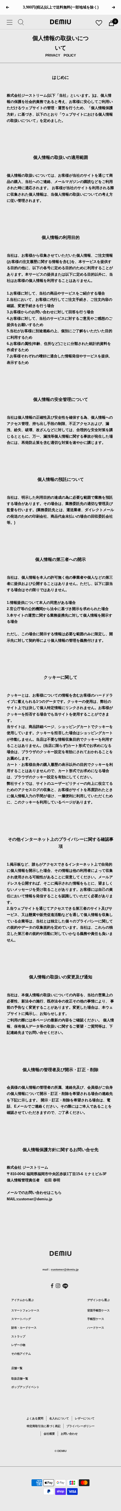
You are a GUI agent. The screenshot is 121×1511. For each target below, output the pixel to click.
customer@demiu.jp (65, 1269)
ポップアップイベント (25, 1387)
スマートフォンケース (25, 1310)
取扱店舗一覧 (19, 1378)
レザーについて (85, 1418)
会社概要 (49, 1433)
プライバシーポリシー (80, 1426)
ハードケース (95, 1327)
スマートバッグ (21, 1318)
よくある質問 (34, 1418)
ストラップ (18, 1336)
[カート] (111, 23)
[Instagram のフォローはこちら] (58, 1285)
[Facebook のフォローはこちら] (52, 1285)
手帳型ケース (95, 1318)
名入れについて (59, 1418)
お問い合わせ (69, 1433)
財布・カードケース (24, 1327)
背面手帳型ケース (98, 1310)
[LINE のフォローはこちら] (65, 1286)
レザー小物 (18, 1344)
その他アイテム (21, 1353)
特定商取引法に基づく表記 (43, 1426)
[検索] (21, 23)
